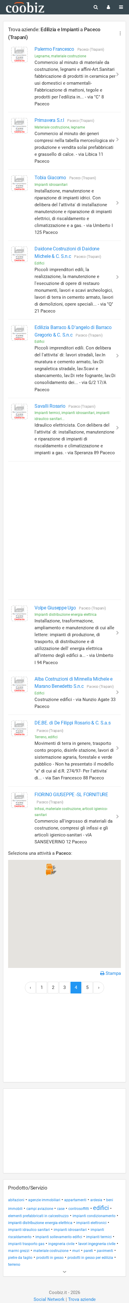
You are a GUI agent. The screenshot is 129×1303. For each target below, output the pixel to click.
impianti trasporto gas (26, 1244)
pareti (88, 1251)
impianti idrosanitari (70, 1229)
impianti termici (99, 1237)
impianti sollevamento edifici (58, 1237)
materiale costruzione (50, 1250)
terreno (14, 1264)
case (60, 1209)
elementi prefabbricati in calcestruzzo (38, 1216)
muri (76, 1250)
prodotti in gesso (50, 1258)
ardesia (96, 1200)
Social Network (49, 1299)
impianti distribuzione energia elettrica (40, 1222)
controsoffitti (78, 1209)
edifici (101, 1207)
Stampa (112, 973)
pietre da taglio (20, 1258)
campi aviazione (39, 1209)
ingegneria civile (61, 1244)
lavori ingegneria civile (97, 1243)
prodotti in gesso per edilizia (90, 1258)
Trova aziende (82, 1299)
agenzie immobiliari (44, 1200)
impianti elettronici (91, 1223)
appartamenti (75, 1200)
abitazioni (16, 1200)
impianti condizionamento (94, 1216)
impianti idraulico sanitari (29, 1230)
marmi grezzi (18, 1251)
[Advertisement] (64, 530)
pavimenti (105, 1251)
